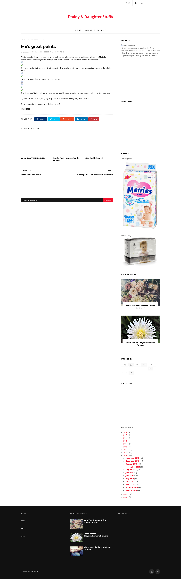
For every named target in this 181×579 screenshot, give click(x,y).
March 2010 (130, 484)
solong (152, 365)
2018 (125, 432)
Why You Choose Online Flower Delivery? (140, 306)
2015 (125, 441)
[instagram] (151, 571)
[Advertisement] (67, 189)
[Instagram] (129, 3)
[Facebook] (126, 3)
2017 (125, 435)
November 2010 (132, 461)
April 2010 (129, 481)
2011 (125, 452)
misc (137, 365)
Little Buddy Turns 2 (94, 158)
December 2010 (132, 458)
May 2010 (129, 478)
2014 (125, 444)
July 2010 (129, 472)
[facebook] (157, 571)
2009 (125, 494)
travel (125, 373)
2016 (125, 438)
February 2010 (131, 487)
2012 (125, 449)
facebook (108, 200)
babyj (124, 365)
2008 (125, 497)
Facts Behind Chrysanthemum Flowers (140, 343)
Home (78, 30)
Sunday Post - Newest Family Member (66, 159)
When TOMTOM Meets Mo (33, 158)
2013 (125, 447)
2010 (125, 455)
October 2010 (131, 464)
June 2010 (129, 475)
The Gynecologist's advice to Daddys (97, 548)
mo (28, 40)
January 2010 (131, 490)
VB (37, 571)
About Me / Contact (95, 30)
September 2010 (132, 467)
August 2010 (130, 470)
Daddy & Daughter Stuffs (90, 16)
